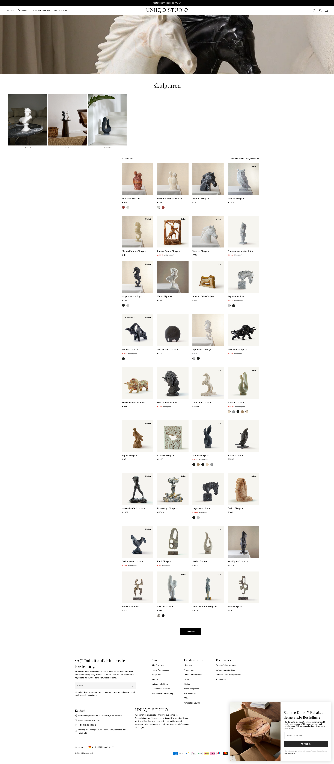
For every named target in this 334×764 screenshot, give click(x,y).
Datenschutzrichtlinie (225, 670)
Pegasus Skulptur (236, 296)
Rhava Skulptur (235, 455)
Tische (155, 679)
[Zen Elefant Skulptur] (173, 330)
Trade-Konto (190, 693)
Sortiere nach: (237, 158)
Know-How (189, 670)
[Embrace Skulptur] (137, 179)
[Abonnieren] (132, 685)
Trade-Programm (191, 688)
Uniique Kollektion (160, 684)
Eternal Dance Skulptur (169, 251)
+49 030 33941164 (87, 725)
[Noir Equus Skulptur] (243, 542)
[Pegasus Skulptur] (243, 277)
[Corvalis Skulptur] (173, 436)
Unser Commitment (193, 674)
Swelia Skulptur (165, 606)
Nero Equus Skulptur (167, 402)
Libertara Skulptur (201, 402)
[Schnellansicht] (149, 169)
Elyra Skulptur (235, 606)
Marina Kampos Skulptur (134, 251)
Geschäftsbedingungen (226, 665)
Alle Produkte (158, 665)
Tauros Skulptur (130, 349)
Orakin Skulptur (236, 508)
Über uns (188, 665)
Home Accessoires (160, 670)
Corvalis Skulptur (166, 455)
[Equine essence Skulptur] (243, 231)
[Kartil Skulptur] (173, 542)
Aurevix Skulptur (236, 198)
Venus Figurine (164, 296)
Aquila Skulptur (130, 455)
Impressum (221, 679)
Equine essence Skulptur (240, 251)
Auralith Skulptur (130, 606)
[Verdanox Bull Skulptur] (137, 383)
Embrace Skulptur (131, 198)
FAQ (186, 698)
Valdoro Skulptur (201, 198)
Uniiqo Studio (88, 753)
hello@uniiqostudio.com (89, 720)
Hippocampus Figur (132, 296)
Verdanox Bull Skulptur (133, 402)
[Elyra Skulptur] (243, 587)
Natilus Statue (199, 561)
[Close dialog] (328, 705)
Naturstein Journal (192, 703)
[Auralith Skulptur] (137, 587)
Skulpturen (157, 674)
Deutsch (79, 747)
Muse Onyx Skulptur (167, 508)
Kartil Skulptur (164, 561)
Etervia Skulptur (236, 402)
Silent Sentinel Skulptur (204, 606)
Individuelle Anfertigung (162, 693)
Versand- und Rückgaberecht (229, 674)
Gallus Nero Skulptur (132, 561)
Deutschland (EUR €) (101, 747)
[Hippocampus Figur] (208, 330)
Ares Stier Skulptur (237, 349)
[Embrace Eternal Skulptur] (173, 179)
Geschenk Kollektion (161, 688)
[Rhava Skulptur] (243, 436)
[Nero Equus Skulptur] (173, 383)
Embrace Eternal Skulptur (170, 198)
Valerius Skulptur (201, 251)
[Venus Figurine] (173, 277)
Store (186, 679)
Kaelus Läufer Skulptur (133, 508)
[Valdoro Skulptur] (208, 179)
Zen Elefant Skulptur (167, 349)
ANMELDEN (306, 744)
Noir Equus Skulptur (238, 561)
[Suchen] (314, 10)
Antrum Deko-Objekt (203, 296)
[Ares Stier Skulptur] (243, 330)
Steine (187, 684)
